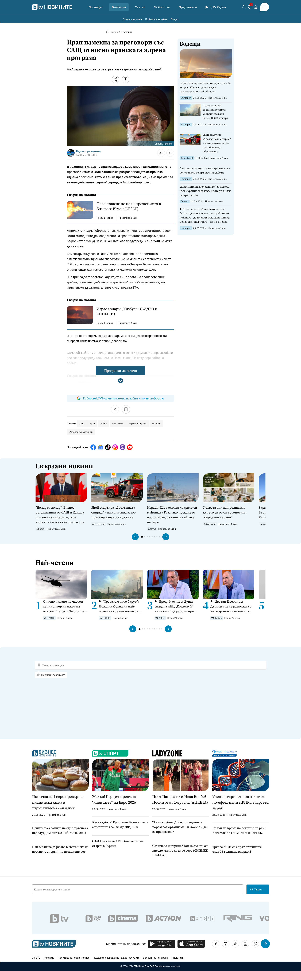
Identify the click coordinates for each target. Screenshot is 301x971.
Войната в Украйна (156, 19)
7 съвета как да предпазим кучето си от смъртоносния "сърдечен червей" (224, 512)
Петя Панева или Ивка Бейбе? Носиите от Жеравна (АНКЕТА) (180, 799)
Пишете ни (177, 957)
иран (92, 423)
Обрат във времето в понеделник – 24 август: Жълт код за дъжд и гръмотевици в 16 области (205, 87)
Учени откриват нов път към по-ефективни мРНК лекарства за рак (240, 802)
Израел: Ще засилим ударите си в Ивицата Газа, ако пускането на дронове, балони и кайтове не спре (172, 514)
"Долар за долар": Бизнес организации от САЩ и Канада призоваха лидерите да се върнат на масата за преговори (60, 514)
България (119, 7)
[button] (135, 536)
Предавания (188, 7)
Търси (258, 889)
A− (161, 153)
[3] (250, 7)
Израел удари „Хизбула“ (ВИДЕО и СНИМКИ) (127, 311)
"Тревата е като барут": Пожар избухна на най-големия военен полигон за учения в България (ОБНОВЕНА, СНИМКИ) (120, 606)
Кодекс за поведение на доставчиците (117, 957)
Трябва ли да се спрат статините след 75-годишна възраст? (237, 849)
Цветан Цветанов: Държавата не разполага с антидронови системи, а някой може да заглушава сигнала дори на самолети (231, 606)
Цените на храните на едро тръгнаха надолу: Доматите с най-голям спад (60, 830)
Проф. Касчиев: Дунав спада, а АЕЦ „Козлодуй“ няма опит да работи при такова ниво (174, 606)
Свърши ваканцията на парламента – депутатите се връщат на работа (205, 170)
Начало (114, 32)
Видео (174, 19)
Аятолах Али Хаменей (81, 431)
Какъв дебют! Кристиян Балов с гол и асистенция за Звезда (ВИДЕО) (120, 824)
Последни (95, 7)
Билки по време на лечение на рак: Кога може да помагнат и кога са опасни (238, 830)
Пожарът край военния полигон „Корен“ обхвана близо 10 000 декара (215, 112)
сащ (82, 423)
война (104, 423)
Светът (140, 7)
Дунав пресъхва (132, 19)
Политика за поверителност (74, 957)
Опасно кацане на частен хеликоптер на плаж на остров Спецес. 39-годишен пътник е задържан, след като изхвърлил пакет (64, 606)
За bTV (36, 957)
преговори (117, 423)
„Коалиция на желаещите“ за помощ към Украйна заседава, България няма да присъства (205, 191)
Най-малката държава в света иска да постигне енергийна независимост (60, 849)
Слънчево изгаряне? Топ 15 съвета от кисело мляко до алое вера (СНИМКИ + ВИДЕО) (180, 850)
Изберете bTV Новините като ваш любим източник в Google (123, 398)
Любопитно (162, 7)
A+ (170, 153)
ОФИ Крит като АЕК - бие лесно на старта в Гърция (118, 843)
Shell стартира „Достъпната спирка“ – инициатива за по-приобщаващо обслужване (217, 143)
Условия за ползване (155, 957)
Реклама (49, 957)
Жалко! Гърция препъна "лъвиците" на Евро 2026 (114, 799)
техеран (156, 423)
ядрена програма (137, 423)
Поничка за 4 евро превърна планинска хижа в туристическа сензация (57, 802)
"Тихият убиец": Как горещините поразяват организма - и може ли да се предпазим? (179, 827)
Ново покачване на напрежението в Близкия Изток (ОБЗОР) (129, 206)
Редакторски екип (88, 151)
